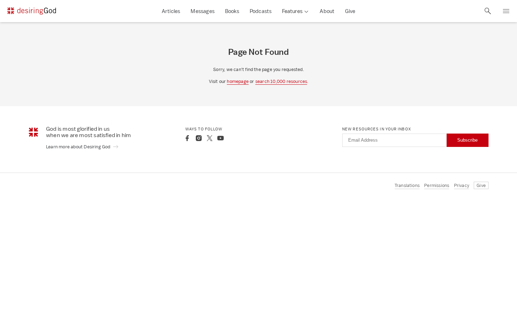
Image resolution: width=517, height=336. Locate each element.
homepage (238, 81)
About (327, 11)
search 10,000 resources (281, 81)
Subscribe (467, 140)
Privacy (461, 185)
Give (350, 11)
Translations (407, 185)
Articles (171, 11)
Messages (203, 11)
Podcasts (261, 11)
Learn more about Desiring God (78, 147)
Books (232, 11)
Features (292, 11)
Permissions (436, 185)
